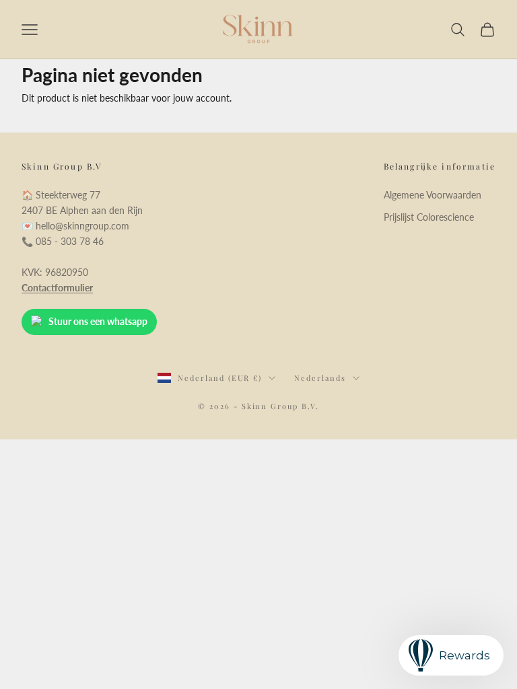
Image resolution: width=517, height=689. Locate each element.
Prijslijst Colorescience (429, 217)
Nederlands (320, 378)
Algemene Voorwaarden (432, 195)
